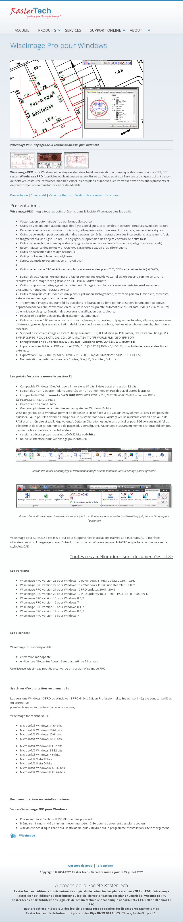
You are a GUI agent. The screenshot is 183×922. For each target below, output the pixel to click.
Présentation (19, 195)
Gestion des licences (89, 195)
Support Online (105, 30)
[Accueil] (91, 13)
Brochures (113, 195)
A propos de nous (80, 866)
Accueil (22, 30)
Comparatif (39, 195)
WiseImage (27, 835)
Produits (47, 30)
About (136, 30)
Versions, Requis (60, 195)
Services (73, 30)
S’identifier (105, 866)
